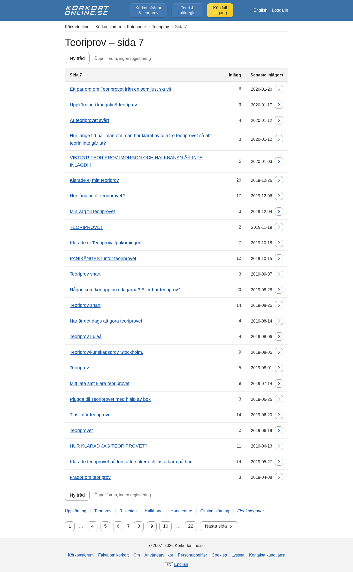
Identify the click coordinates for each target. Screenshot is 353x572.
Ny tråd (77, 58)
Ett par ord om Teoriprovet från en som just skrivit (120, 89)
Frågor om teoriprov (90, 477)
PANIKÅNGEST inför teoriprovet (103, 258)
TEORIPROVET (86, 227)
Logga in (280, 10)
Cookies (219, 555)
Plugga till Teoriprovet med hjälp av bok (110, 399)
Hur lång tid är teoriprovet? (97, 195)
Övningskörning (214, 510)
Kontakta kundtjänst (267, 555)
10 (165, 526)
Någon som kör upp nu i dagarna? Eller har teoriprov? (125, 289)
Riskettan (128, 510)
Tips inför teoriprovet (91, 414)
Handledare (181, 510)
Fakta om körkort (113, 555)
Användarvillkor (158, 555)
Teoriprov (79, 367)
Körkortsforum (81, 555)
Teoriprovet (81, 430)
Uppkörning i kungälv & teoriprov (103, 104)
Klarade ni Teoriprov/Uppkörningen (105, 242)
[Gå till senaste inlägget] (279, 89)
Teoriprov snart (85, 274)
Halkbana (154, 510)
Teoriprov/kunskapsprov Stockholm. (106, 352)
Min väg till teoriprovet (92, 211)
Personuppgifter (192, 555)
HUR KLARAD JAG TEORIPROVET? (108, 446)
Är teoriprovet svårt (89, 120)
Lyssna (238, 555)
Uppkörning (75, 510)
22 (190, 526)
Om (136, 555)
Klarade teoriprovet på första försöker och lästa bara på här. (131, 461)
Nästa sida (216, 526)
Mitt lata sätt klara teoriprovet (99, 383)
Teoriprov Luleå (86, 336)
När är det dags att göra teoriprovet (106, 321)
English (260, 10)
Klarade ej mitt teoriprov (94, 180)
